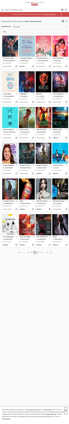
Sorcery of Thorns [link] (25, 165)
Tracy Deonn (24, 96)
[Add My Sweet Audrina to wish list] (66, 209)
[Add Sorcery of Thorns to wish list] (33, 174)
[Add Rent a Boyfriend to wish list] (66, 66)
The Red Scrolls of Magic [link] (9, 201)
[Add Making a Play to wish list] (66, 138)
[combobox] (30, 10)
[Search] (2, 9)
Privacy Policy (48, 410)
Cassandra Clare (59, 96)
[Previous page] (19, 252)
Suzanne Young (42, 203)
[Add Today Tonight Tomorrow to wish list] (16, 138)
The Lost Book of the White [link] (59, 94)
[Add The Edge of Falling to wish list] (33, 66)
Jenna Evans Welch (9, 96)
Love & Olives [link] (7, 94)
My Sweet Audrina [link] (58, 201)
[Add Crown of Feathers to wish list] (33, 245)
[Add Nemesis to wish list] (50, 102)
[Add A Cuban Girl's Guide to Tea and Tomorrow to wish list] (50, 66)
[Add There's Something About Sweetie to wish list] (16, 174)
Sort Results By (6, 26)
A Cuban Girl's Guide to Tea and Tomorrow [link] (42, 58)
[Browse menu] (66, 10)
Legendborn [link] (23, 94)
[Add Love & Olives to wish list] (16, 102)
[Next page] (51, 252)
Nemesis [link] (39, 94)
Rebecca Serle (24, 60)
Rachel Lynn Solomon (10, 132)
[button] (63, 22)
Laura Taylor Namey (43, 60)
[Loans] (62, 10)
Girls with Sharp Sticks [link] (42, 201)
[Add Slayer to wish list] (66, 245)
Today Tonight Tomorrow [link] (9, 130)
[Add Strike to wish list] (33, 209)
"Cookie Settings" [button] (51, 414)
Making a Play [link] (57, 130)
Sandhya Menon (9, 167)
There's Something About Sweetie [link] (9, 165)
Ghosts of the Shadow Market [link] (42, 165)
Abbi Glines (57, 132)
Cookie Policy (6, 419)
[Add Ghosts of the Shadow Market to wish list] (50, 174)
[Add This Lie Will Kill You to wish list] (50, 245)
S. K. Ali (56, 167)
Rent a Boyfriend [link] (58, 58)
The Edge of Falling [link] (26, 58)
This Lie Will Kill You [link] (42, 237)
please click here (49, 14)
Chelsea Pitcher (42, 239)
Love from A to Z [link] (58, 165)
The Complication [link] (8, 237)
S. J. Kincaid (41, 96)
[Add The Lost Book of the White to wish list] (66, 102)
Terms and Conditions (34, 410)
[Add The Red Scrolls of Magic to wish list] (16, 209)
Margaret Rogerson (26, 167)
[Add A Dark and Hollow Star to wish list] (16, 66)
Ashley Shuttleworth (10, 60)
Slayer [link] (55, 237)
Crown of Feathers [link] (25, 237)
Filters (4, 32)
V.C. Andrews (58, 203)
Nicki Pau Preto (42, 132)
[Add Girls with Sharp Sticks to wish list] (50, 209)
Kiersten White (58, 239)
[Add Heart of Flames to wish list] (50, 138)
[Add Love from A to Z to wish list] (66, 174)
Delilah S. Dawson (25, 203)
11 (47, 253)
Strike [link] (21, 201)
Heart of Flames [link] (41, 130)
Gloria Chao (58, 60)
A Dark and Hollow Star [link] (9, 58)
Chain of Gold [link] (24, 130)
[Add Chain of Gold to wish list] (33, 138)
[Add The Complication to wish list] (16, 245)
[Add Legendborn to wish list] (33, 102)
